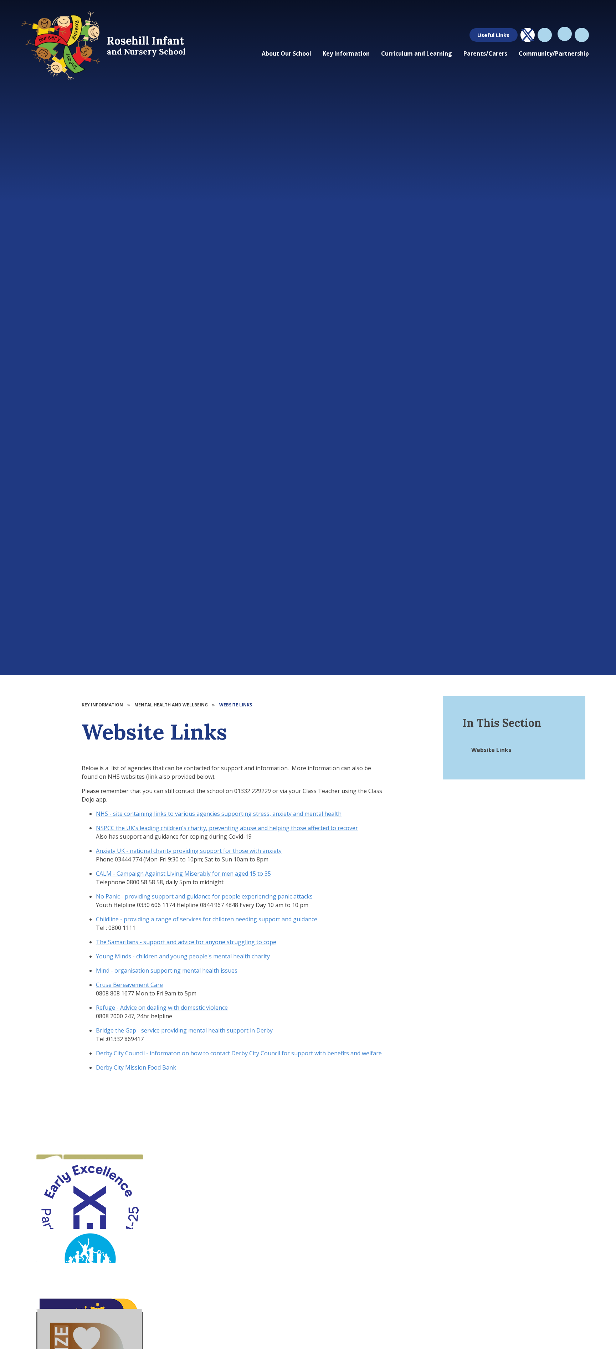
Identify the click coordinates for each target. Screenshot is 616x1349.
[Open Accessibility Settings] (582, 35)
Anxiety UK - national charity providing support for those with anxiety (189, 851)
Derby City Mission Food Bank (136, 1067)
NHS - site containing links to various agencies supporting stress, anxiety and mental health (219, 814)
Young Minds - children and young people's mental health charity (183, 956)
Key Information (102, 705)
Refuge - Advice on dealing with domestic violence (162, 1007)
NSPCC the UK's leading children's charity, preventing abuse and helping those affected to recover (227, 828)
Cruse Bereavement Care (129, 985)
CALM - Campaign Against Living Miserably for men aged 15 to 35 (183, 873)
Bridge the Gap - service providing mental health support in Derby (184, 1030)
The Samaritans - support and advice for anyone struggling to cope (186, 942)
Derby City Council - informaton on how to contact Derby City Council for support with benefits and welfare (239, 1053)
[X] (527, 35)
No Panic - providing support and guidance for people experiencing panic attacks (204, 896)
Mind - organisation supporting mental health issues (166, 970)
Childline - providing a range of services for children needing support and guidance (206, 919)
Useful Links (493, 34)
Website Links (235, 705)
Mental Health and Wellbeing (171, 705)
